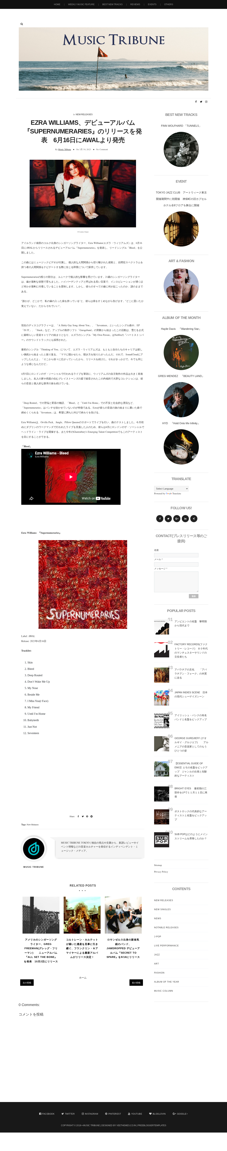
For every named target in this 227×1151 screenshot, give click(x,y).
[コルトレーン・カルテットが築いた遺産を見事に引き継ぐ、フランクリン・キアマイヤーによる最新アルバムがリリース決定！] (82, 915)
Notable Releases (166, 927)
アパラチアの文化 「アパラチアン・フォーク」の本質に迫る (191, 673)
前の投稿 (136, 982)
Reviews (135, 4)
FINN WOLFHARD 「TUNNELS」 (181, 125)
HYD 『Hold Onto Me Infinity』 (181, 423)
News (157, 918)
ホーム (83, 977)
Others (168, 4)
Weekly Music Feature (81, 4)
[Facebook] (159, 518)
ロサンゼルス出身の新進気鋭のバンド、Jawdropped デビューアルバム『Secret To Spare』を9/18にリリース (123, 948)
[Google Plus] (176, 518)
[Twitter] (168, 518)
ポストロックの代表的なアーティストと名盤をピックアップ (191, 815)
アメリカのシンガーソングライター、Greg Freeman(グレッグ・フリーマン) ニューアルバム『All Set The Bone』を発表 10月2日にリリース (41, 950)
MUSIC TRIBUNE (91, 1125)
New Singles (162, 909)
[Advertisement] (82, 778)
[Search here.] (22, 24)
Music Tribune (64, 149)
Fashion (159, 973)
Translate (176, 493)
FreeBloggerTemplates (152, 1125)
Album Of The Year (166, 982)
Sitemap (158, 865)
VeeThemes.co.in (126, 1125)
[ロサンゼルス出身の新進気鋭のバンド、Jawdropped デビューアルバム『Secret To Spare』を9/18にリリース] (123, 915)
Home (57, 4)
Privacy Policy (161, 871)
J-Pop (157, 936)
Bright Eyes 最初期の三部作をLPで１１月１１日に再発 (191, 792)
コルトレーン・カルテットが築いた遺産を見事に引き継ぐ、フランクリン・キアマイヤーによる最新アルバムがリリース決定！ (82, 948)
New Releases (84, 114)
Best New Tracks (112, 4)
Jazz (157, 954)
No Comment (102, 149)
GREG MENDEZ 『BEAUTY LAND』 (181, 376)
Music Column (163, 991)
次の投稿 (27, 982)
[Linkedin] (185, 518)
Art (156, 964)
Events (152, 4)
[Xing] (193, 518)
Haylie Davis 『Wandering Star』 (181, 328)
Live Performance (166, 945)
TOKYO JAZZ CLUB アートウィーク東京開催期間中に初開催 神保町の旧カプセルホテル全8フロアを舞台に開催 (181, 199)
